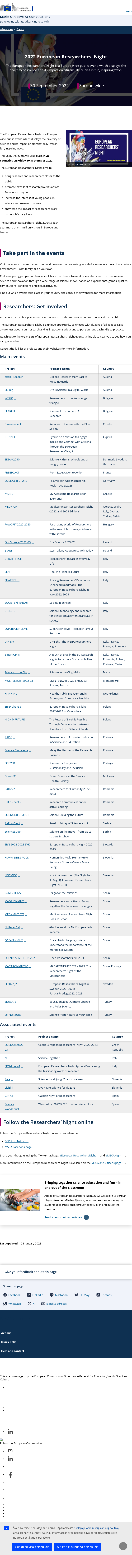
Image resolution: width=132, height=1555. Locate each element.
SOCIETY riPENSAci (16, 602)
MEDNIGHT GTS (14, 914)
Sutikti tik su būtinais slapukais (77, 1547)
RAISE (8, 737)
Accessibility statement (20, 1387)
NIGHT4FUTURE (15, 719)
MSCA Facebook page (18, 1147)
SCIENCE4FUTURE (16, 481)
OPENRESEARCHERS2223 (21, 958)
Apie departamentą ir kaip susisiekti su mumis (35, 1407)
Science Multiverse (16, 750)
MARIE (9, 494)
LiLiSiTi (9, 1087)
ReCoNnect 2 (13, 802)
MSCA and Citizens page (106, 1163)
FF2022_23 (12, 984)
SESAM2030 (12, 459)
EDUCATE (10, 1001)
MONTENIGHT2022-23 (19, 680)
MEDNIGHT (12, 506)
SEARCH (10, 411)
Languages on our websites (23, 1507)
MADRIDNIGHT (14, 901)
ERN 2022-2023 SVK (17, 844)
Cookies (11, 1510)
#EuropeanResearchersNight (77, 1155)
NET (7, 1058)
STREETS (10, 611)
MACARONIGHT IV (16, 966)
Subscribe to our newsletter (23, 1410)
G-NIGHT (10, 1096)
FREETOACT (12, 472)
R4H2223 (11, 789)
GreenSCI (11, 776)
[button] (11, 1295)
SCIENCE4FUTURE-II (17, 815)
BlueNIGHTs (12, 654)
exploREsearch (14, 377)
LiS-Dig (9, 390)
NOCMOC (11, 875)
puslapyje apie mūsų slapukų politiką (96, 1528)
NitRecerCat (12, 927)
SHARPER (11, 580)
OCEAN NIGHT (14, 940)
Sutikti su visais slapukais (32, 1547)
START (8, 550)
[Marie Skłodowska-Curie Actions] (18, 7)
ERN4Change (13, 706)
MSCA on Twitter (15, 1141)
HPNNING (11, 693)
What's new (6, 29)
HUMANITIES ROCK (17, 857)
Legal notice (13, 1516)
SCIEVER (10, 763)
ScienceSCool (13, 831)
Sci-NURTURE (13, 1015)
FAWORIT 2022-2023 (18, 524)
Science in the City (16, 672)
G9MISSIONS (13, 893)
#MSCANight (113, 1155)
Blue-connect (13, 424)
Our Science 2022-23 (18, 542)
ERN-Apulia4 (12, 1066)
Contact (11, 1498)
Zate (7, 1079)
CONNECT (11, 437)
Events (20, 29)
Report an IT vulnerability (22, 1504)
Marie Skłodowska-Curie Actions (40, 1366)
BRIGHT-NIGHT (14, 559)
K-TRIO (9, 398)
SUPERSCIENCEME (16, 629)
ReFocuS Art (12, 823)
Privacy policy (14, 1513)
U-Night (9, 641)
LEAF (8, 572)
